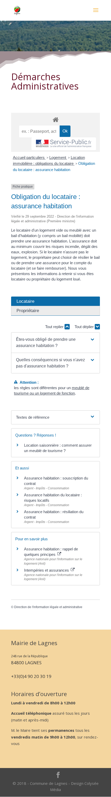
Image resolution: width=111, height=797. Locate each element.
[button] (55, 343)
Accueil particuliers (29, 157)
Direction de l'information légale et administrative (48, 607)
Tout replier (55, 326)
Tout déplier (85, 326)
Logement (58, 157)
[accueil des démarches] (55, 119)
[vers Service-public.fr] (63, 143)
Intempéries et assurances (47, 570)
